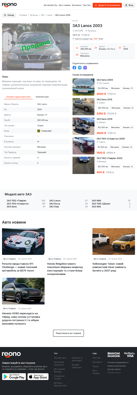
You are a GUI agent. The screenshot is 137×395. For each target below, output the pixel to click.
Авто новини (65, 5)
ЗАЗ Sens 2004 (105, 79)
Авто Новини (9, 259)
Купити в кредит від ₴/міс (89, 39)
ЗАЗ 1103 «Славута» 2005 (111, 138)
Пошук (96, 366)
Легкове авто (60, 358)
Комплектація (42, 97)
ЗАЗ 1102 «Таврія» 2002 (109, 158)
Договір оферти (114, 369)
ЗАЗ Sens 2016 (104, 119)
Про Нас (87, 5)
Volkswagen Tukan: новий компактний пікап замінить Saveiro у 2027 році (109, 267)
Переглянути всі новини (68, 333)
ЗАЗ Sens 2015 (104, 99)
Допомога (76, 5)
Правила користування (116, 366)
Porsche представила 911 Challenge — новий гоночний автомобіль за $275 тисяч (19, 267)
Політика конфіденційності (118, 362)
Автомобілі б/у (50, 5)
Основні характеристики (18, 97)
